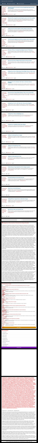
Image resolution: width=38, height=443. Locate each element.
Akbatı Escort (4, 336)
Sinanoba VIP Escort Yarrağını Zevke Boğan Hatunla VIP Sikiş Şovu (20, 49)
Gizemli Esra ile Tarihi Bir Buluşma (14, 188)
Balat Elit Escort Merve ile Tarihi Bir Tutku (15, 209)
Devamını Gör (19, 347)
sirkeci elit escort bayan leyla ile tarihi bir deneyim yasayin (19, 166)
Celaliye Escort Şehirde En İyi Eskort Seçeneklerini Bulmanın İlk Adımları (15, 305)
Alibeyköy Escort (5, 339)
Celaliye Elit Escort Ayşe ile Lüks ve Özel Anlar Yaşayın (18, 198)
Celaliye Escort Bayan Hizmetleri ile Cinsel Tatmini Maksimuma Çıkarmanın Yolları (16, 293)
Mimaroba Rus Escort (10, 14)
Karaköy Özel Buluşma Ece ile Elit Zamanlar (16, 177)
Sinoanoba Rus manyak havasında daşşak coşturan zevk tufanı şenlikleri (21, 18)
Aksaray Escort (4, 338)
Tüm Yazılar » (19, 327)
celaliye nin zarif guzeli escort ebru (14, 145)
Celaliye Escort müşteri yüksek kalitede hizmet (12, 289)
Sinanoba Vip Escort (10, 56)
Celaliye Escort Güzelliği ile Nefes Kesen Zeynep (17, 124)
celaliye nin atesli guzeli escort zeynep (10, 301)
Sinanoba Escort (9, 88)
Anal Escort (4, 342)
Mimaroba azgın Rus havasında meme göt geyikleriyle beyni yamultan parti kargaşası (21, 8)
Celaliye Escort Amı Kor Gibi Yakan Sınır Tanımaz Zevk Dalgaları (20, 103)
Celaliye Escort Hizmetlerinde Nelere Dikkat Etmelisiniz (13, 314)
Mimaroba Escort (9, 46)
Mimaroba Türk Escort (10, 67)
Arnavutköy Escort (5, 344)
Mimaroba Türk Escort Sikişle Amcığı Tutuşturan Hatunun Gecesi (20, 60)
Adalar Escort (4, 335)
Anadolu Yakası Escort (6, 341)
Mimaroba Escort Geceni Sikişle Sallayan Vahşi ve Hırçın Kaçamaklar (21, 92)
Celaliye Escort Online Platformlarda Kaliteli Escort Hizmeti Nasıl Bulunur (15, 309)
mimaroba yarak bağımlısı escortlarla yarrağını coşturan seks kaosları (21, 39)
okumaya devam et (20, 11)
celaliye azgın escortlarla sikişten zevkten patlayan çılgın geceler (20, 28)
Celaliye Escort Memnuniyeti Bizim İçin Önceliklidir (12, 318)
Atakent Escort (4, 345)
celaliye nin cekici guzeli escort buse (14, 156)
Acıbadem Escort (5, 333)
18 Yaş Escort (4, 332)
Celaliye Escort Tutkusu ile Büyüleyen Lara (16, 113)
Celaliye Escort (7, 1)
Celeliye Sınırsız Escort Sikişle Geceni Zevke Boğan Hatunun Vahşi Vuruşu (21, 71)
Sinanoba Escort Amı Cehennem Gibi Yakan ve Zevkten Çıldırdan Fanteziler (20, 82)
